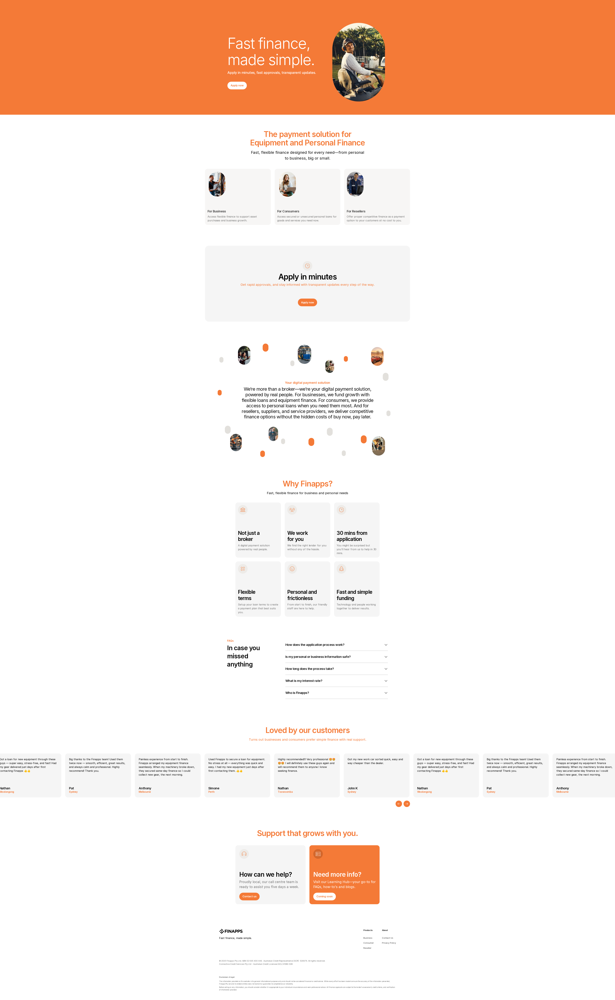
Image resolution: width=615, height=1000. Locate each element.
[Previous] (399, 804)
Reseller (367, 948)
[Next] (407, 804)
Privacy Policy (389, 943)
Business (367, 938)
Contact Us (387, 938)
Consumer (368, 943)
